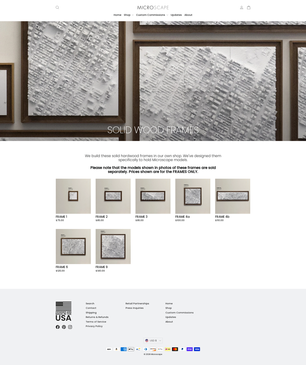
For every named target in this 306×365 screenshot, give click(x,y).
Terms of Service (96, 321)
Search (90, 303)
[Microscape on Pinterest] (64, 327)
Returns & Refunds (97, 317)
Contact (91, 308)
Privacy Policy (94, 326)
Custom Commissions (151, 15)
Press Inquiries (135, 308)
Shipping (91, 312)
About (188, 15)
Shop (127, 15)
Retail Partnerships (137, 303)
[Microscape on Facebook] (58, 327)
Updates (176, 15)
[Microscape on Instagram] (70, 327)
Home (117, 15)
